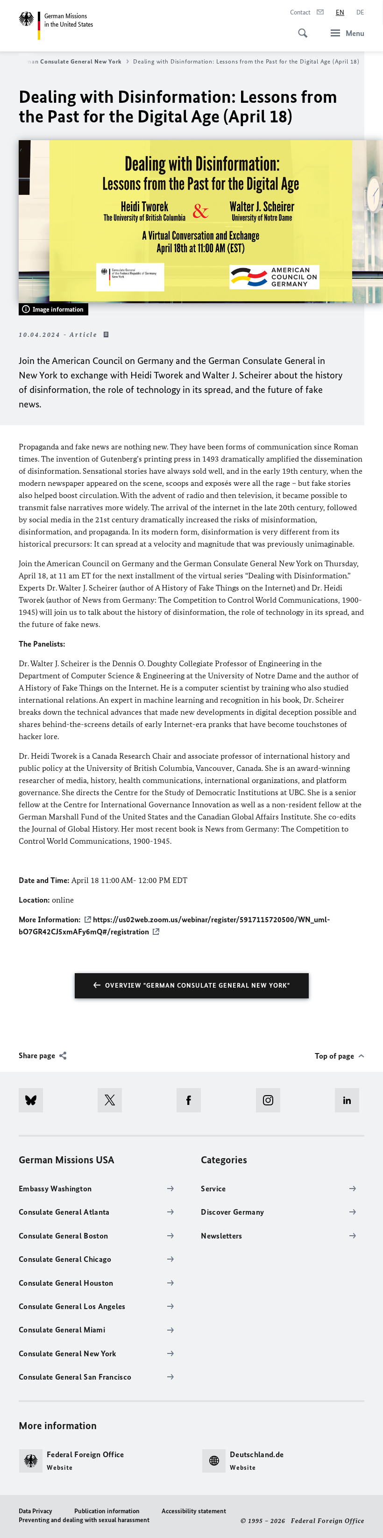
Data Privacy (35, 1511)
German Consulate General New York (69, 61)
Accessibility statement (194, 1511)
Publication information (107, 1511)
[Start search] (300, 28)
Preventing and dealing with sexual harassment (84, 1520)
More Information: (50, 919)
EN (340, 12)
